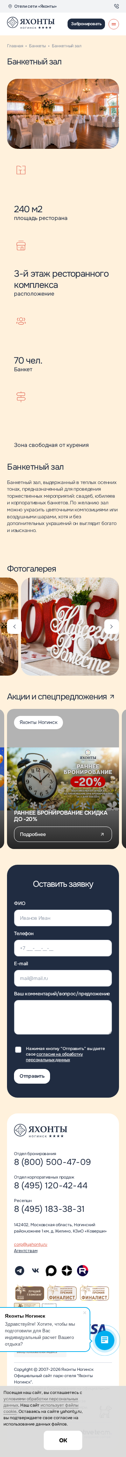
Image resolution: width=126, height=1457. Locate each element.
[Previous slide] (14, 626)
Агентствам (25, 1251)
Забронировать (86, 24)
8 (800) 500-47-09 (52, 1162)
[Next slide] (111, 626)
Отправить (32, 1076)
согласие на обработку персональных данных (54, 1057)
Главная (15, 46)
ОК (63, 1440)
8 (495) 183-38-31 (49, 1209)
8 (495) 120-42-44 (51, 1185)
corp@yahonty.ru (30, 1244)
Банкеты (37, 46)
